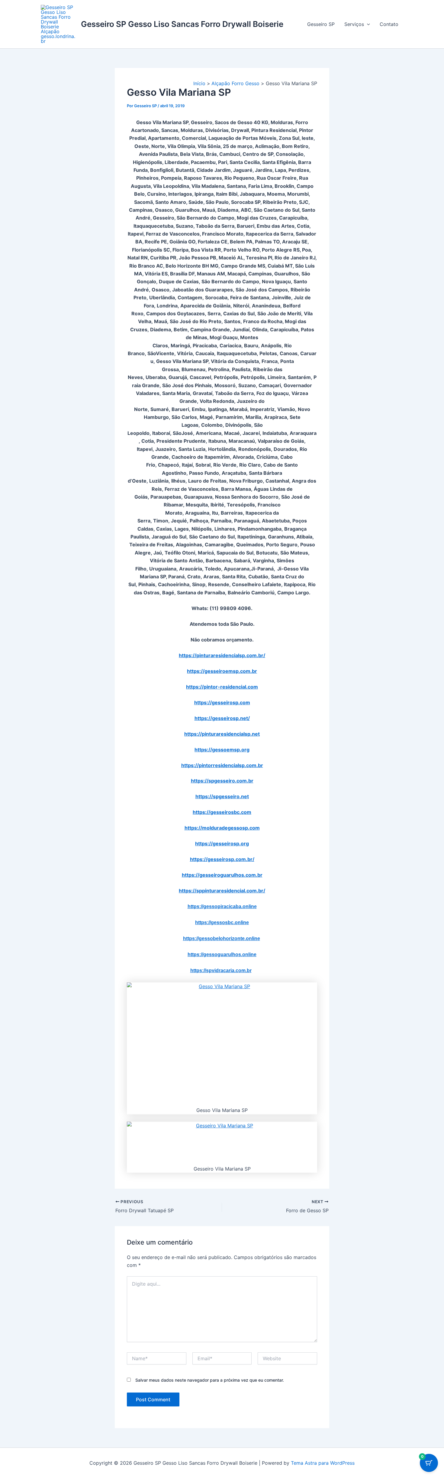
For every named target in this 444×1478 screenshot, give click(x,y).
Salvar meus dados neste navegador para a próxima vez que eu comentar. (209, 1380)
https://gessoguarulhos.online (222, 954)
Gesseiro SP (321, 24)
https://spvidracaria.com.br (221, 970)
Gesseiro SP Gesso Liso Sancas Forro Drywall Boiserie (182, 24)
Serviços (354, 24)
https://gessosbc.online (222, 922)
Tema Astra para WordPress (323, 1463)
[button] (367, 24)
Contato (389, 24)
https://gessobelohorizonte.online (221, 938)
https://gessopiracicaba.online (222, 906)
